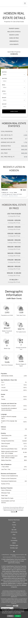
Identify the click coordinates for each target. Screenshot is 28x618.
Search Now (14, 111)
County (14, 525)
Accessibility (14, 540)
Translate (24, 608)
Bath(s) (4, 91)
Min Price (4, 72)
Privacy (14, 538)
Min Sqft (4, 97)
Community (14, 532)
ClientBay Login (14, 545)
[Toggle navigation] (25, 3)
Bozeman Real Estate (14, 520)
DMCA (14, 543)
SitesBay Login (14, 548)
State (14, 522)
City (14, 527)
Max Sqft (4, 104)
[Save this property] (25, 177)
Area (14, 534)
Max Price (4, 78)
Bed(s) (3, 84)
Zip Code (14, 529)
